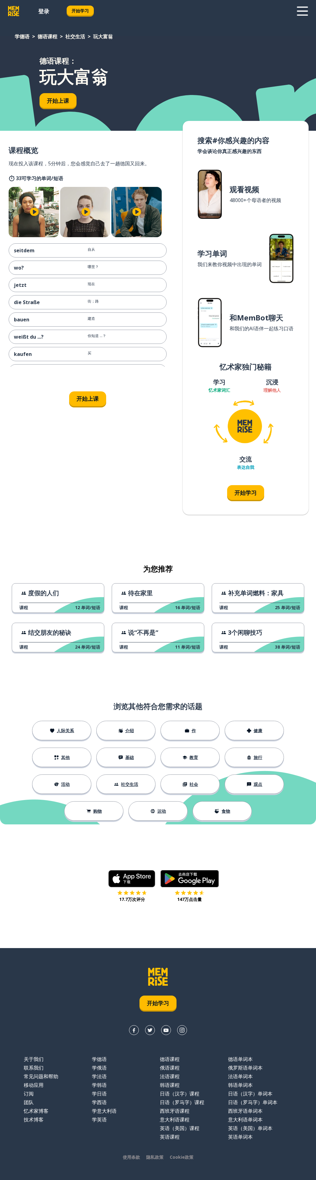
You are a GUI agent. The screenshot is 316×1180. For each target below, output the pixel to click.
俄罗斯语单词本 (245, 1067)
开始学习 (80, 11)
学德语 (22, 36)
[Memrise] (13, 11)
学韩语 (99, 1085)
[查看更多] (302, 11)
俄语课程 (170, 1067)
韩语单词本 (240, 1085)
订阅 (29, 1093)
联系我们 (34, 1067)
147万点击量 (189, 899)
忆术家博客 (36, 1111)
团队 (29, 1102)
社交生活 (75, 36)
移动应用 (34, 1085)
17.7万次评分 (132, 899)
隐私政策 (155, 1157)
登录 (43, 11)
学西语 (99, 1102)
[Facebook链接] (134, 1030)
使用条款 (131, 1157)
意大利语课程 (174, 1119)
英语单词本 (240, 1136)
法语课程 (170, 1076)
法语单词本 (240, 1076)
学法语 (99, 1076)
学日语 (99, 1093)
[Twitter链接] (150, 1030)
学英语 (99, 1119)
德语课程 (47, 36)
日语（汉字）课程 (179, 1093)
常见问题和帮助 (41, 1076)
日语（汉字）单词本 (250, 1093)
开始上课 (58, 100)
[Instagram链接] (182, 1030)
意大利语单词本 (245, 1119)
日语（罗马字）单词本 (252, 1102)
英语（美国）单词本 (250, 1128)
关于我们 (34, 1059)
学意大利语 (104, 1111)
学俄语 (99, 1067)
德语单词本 (240, 1059)
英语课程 (170, 1136)
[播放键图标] (34, 212)
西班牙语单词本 (245, 1111)
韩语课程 (170, 1085)
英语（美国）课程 (179, 1128)
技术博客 (34, 1119)
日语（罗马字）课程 (182, 1102)
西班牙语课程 (174, 1111)
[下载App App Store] (132, 878)
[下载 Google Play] (189, 878)
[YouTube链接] (166, 1030)
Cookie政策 (181, 1157)
